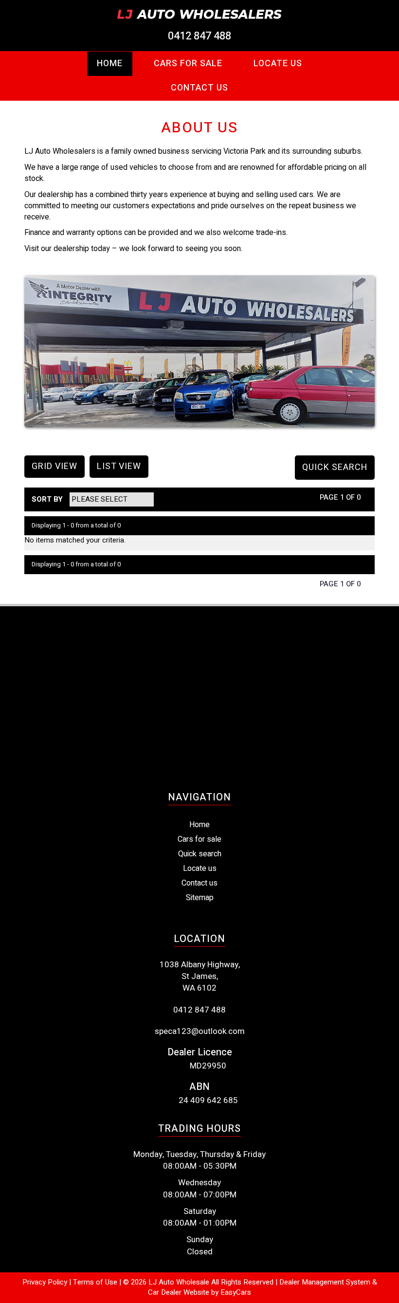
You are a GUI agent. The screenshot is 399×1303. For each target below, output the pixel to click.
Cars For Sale (188, 63)
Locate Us (278, 63)
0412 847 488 (199, 36)
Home (110, 63)
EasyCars (235, 1292)
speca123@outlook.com (200, 1031)
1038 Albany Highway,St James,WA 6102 (200, 977)
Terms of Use (96, 1282)
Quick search (199, 854)
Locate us (200, 868)
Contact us (199, 87)
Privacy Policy (45, 1282)
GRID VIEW (54, 466)
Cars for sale (199, 839)
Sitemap (200, 898)
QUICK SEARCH (334, 467)
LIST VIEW (119, 466)
